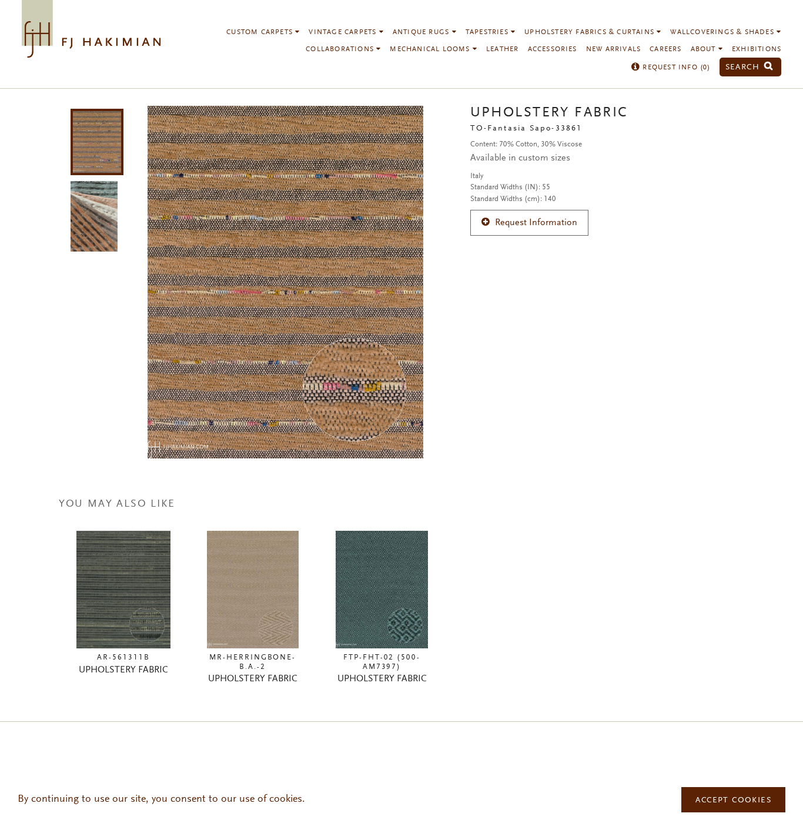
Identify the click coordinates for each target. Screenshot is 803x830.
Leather (502, 49)
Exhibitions (756, 49)
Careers (665, 49)
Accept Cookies (733, 800)
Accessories (552, 49)
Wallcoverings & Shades (723, 32)
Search (744, 67)
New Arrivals (613, 49)
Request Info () (675, 67)
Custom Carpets (260, 32)
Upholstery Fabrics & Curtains (590, 32)
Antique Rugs (422, 32)
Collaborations (341, 49)
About (704, 49)
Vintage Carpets (344, 32)
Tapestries (488, 32)
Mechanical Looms (431, 49)
